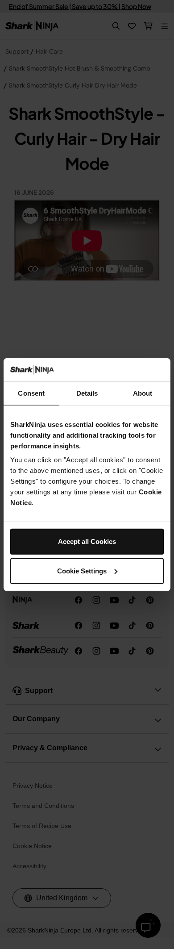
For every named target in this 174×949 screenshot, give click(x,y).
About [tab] (143, 393)
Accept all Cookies (87, 541)
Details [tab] (87, 393)
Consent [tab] (31, 393)
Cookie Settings (82, 571)
